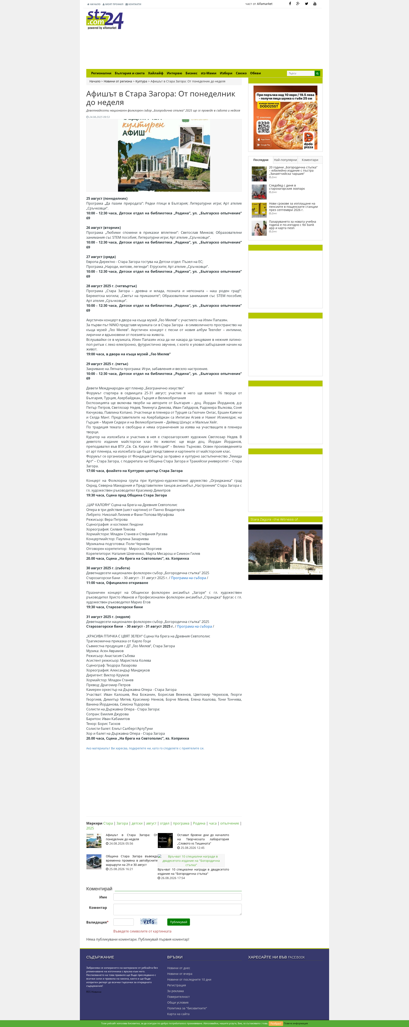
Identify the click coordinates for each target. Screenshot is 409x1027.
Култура (141, 81)
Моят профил (114, 4)
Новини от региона (118, 81)
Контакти (134, 4)
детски (137, 823)
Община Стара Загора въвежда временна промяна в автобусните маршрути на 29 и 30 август (132, 860)
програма (181, 823)
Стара (108, 823)
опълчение (229, 823)
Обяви (255, 73)
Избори (226, 73)
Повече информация (296, 1023)
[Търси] (317, 73)
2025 (90, 828)
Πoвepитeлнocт (178, 997)
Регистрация (176, 985)
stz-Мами (208, 73)
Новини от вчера (179, 974)
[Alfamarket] (285, 117)
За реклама (175, 991)
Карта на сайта (178, 1014)
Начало (95, 4)
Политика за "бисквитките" (187, 1008)
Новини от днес (178, 968)
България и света (130, 73)
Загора (122, 823)
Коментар (98, 907)
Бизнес (191, 73)
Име (103, 897)
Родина (199, 823)
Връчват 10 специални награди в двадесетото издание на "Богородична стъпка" (193, 871)
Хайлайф (155, 73)
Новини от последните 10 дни (189, 979)
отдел (164, 823)
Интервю (174, 73)
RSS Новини (93, 992)
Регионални (101, 73)
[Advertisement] (245, 39)
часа (213, 823)
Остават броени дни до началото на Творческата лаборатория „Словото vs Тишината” (203, 839)
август (151, 823)
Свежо (241, 73)
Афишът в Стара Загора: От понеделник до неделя (132, 837)
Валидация (97, 922)
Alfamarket (264, 4)
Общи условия (178, 1002)
